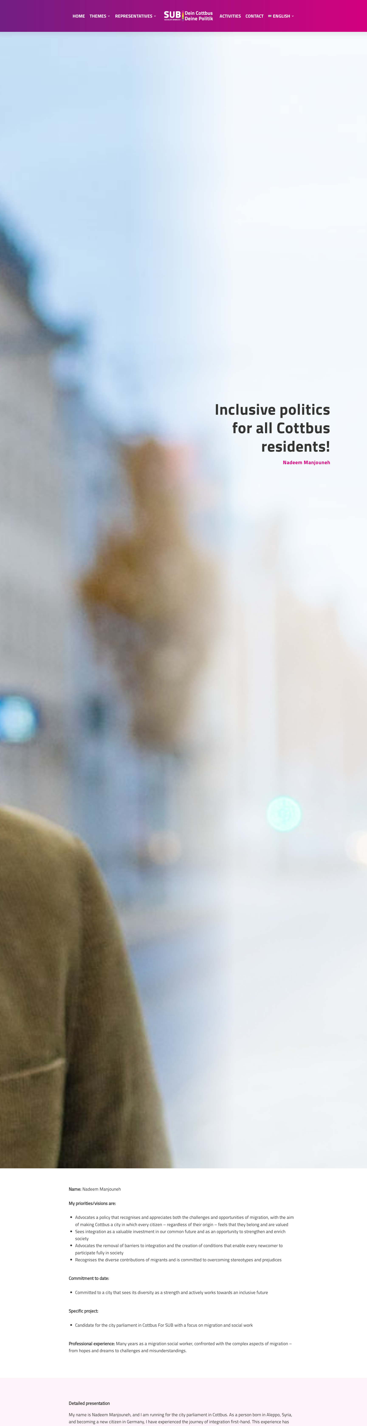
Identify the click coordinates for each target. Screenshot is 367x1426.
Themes (98, 16)
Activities (230, 16)
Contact (255, 16)
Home (79, 16)
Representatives (133, 16)
